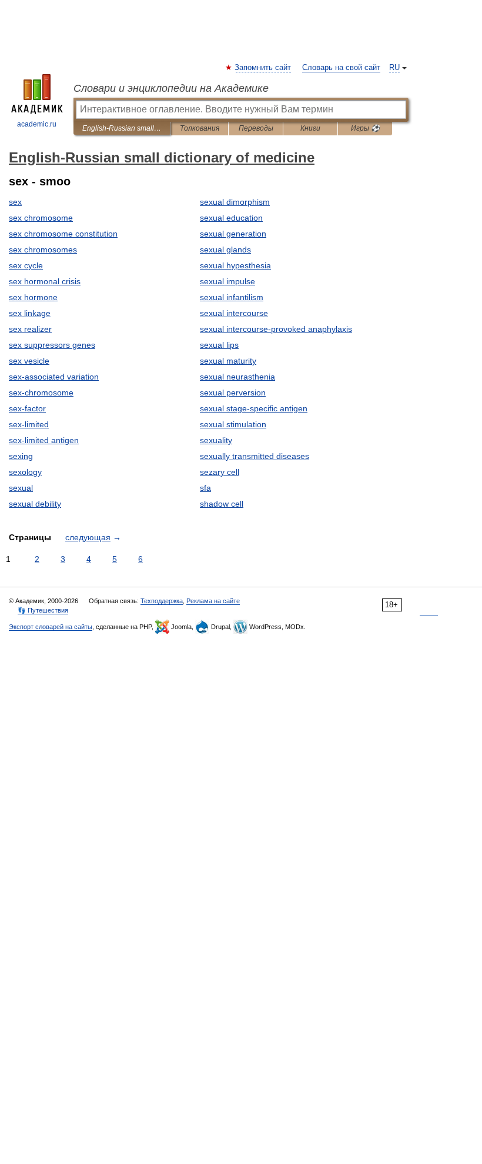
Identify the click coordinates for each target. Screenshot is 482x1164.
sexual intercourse (234, 313)
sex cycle (26, 265)
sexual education (231, 217)
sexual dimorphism (235, 202)
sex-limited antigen (44, 440)
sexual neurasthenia (237, 376)
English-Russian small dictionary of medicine (122, 128)
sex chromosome (41, 217)
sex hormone (33, 297)
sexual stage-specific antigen (253, 408)
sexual (21, 488)
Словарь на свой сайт (341, 68)
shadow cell (221, 503)
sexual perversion (233, 392)
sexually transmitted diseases (254, 456)
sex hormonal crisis (45, 281)
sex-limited (29, 424)
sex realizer (30, 329)
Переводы (256, 128)
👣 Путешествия (43, 610)
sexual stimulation (233, 424)
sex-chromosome (41, 392)
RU (394, 68)
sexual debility (35, 503)
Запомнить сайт (263, 68)
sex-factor (27, 408)
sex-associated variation (54, 376)
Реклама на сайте (213, 600)
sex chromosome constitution (63, 233)
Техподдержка (161, 600)
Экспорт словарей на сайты (50, 626)
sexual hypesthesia (235, 265)
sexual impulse (227, 281)
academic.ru (36, 124)
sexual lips (219, 345)
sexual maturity (228, 360)
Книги (310, 128)
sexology (25, 472)
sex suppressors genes (52, 345)
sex (15, 202)
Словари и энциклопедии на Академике (171, 88)
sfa (205, 488)
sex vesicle (29, 360)
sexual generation (233, 233)
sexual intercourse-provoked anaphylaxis (276, 329)
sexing (21, 456)
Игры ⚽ (365, 128)
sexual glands (225, 249)
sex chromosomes (43, 249)
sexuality (216, 440)
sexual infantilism (231, 297)
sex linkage (30, 313)
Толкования (199, 128)
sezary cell (219, 472)
